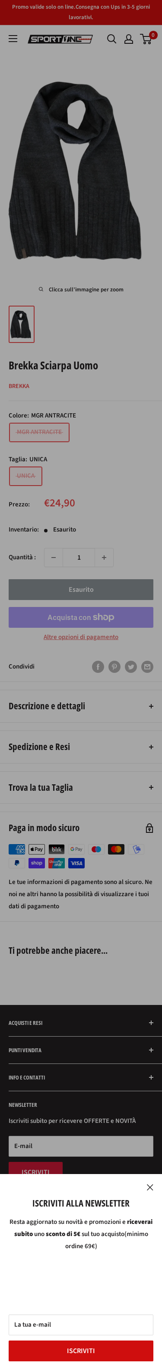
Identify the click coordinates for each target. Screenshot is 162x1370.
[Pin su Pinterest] (114, 667)
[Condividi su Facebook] (98, 667)
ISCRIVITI (81, 1351)
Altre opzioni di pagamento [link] (81, 637)
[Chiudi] (150, 1187)
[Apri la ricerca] (112, 39)
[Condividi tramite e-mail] (147, 667)
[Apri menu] (13, 38)
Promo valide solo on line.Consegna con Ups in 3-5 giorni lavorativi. (81, 12)
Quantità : (22, 557)
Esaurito (81, 589)
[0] (146, 39)
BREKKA (19, 386)
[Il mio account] (128, 39)
